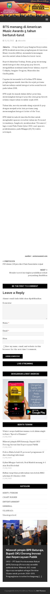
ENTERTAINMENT (11, 502)
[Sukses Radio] (25, 15)
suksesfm (21, 41)
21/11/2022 (9, 41)
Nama (5, 323)
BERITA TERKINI (10, 493)
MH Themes (41, 591)
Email (5, 331)
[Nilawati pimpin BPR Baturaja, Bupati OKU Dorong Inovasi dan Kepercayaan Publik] (25, 532)
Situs (5, 338)
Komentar (7, 303)
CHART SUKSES (10, 497)
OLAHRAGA (8, 510)
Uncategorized (9, 515)
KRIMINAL (7, 506)
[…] (40, 576)
